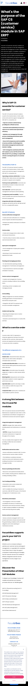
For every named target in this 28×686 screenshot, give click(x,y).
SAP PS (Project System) (8, 601)
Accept (14, 676)
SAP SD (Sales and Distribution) (9, 599)
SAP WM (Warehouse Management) (11, 604)
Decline (14, 680)
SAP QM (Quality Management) (9, 607)
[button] (2, 3)
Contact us (14, 645)
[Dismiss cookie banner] (23, 649)
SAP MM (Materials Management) (10, 593)
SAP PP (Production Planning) (9, 596)
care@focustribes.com (14, 644)
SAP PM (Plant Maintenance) (9, 610)
